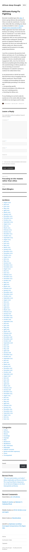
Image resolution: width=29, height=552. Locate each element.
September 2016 (8, 374)
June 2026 (6, 206)
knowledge (7, 435)
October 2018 (7, 341)
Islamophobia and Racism (11, 486)
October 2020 (7, 296)
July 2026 (6, 204)
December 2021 (8, 276)
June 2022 (6, 272)
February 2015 (8, 405)
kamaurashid (7, 103)
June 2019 (6, 325)
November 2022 (8, 267)
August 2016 (7, 376)
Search (4, 463)
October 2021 (7, 280)
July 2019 (6, 323)
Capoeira (4, 543)
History (6, 434)
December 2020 (8, 292)
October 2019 (7, 319)
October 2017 (7, 356)
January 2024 (7, 249)
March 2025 (7, 228)
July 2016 (6, 378)
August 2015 (7, 395)
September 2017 (8, 358)
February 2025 (8, 230)
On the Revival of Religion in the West (14, 484)
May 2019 (6, 327)
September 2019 (8, 321)
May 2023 (6, 261)
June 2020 (6, 304)
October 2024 (7, 235)
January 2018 (7, 352)
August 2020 (7, 300)
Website (4, 154)
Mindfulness (7, 443)
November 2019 (8, 317)
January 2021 (7, 290)
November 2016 (8, 370)
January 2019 (7, 335)
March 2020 (7, 309)
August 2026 (7, 202)
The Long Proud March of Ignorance (14, 482)
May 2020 (6, 306)
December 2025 (8, 216)
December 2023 (8, 251)
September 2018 (8, 343)
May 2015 (6, 401)
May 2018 (6, 348)
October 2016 (7, 372)
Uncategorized (8, 455)
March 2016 (7, 385)
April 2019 (6, 329)
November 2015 (8, 393)
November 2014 (8, 411)
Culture (6, 430)
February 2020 (8, 311)
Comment (5, 120)
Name (4, 141)
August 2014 (7, 415)
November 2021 (8, 278)
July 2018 (6, 345)
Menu (24, 5)
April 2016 (6, 384)
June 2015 (6, 399)
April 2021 (6, 284)
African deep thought (11, 5)
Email (4, 148)
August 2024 (7, 239)
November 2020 (8, 294)
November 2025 (8, 218)
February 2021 (8, 288)
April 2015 (6, 403)
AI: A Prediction (15, 497)
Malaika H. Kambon (7, 502)
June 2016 (6, 380)
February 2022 (8, 274)
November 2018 (8, 339)
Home (4, 536)
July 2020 (6, 302)
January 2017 (7, 366)
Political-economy (9, 449)
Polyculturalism (16, 518)
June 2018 (6, 347)
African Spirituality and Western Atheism (15, 480)
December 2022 (8, 265)
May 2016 (6, 382)
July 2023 (6, 259)
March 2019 (7, 331)
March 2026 (7, 212)
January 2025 (7, 231)
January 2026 (7, 214)
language (6, 437)
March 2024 (7, 247)
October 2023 (7, 255)
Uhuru (5, 453)
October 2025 (7, 220)
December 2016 (8, 368)
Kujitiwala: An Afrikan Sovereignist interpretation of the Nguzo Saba (14, 526)
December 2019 (8, 315)
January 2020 (7, 313)
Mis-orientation (8, 445)
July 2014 (6, 417)
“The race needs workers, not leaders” (14, 478)
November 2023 (8, 253)
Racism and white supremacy (12, 451)
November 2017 (8, 354)
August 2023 (7, 257)
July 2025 (6, 226)
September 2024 (8, 237)
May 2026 (6, 208)
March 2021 (7, 286)
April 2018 (6, 350)
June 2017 (6, 362)
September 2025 (8, 222)
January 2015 (7, 407)
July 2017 (6, 360)
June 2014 (6, 419)
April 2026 (7, 210)
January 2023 (7, 263)
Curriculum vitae (7, 540)
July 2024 (6, 241)
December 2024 (8, 233)
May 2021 (6, 282)
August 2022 (7, 269)
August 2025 (7, 224)
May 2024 (6, 245)
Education (6, 432)
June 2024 (6, 243)
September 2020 (8, 298)
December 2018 (8, 337)
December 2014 (8, 409)
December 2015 (8, 391)
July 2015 (6, 397)
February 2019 (8, 333)
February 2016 (8, 387)
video (20, 18)
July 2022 (6, 270)
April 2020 (6, 308)
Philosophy (7, 447)
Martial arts (21, 103)
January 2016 (7, 389)
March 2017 (7, 364)
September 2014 (8, 413)
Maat (5, 439)
